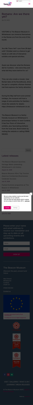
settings (27, 201)
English (20, 1)
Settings (15, 207)
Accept (7, 207)
